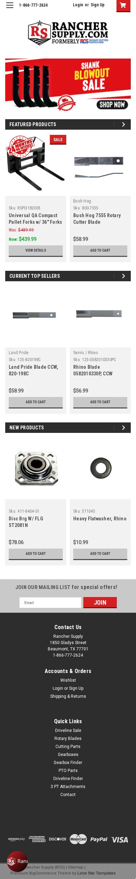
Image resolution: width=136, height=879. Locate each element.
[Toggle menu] (9, 9)
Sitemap (75, 867)
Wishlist (68, 680)
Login (78, 4)
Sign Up (98, 4)
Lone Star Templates (96, 873)
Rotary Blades (68, 738)
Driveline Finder (68, 778)
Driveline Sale (68, 730)
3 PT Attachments (68, 786)
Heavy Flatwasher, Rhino (100, 518)
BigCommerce (42, 873)
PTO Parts (68, 770)
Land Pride (19, 352)
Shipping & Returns (68, 696)
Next (124, 80)
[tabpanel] (68, 85)
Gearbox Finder (68, 762)
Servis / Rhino (85, 352)
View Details (35, 250)
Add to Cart (100, 250)
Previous (10, 80)
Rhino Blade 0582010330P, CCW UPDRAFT (93, 373)
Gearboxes (68, 754)
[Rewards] (17, 861)
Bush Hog (82, 201)
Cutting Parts (68, 746)
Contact (68, 794)
